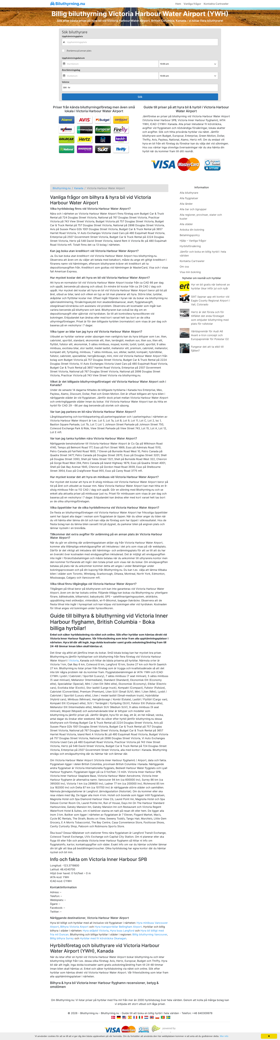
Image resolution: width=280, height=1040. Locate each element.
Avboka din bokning (192, 229)
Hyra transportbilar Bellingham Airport (118, 926)
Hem (178, 3)
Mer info (224, 1036)
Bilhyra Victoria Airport (74, 926)
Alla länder (186, 203)
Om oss (184, 266)
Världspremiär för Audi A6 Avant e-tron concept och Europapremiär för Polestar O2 (210, 335)
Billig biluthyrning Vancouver (149, 934)
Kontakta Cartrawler (216, 3)
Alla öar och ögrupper (193, 209)
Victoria (74, 660)
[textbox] (140, 42)
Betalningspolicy (190, 235)
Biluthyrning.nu (70, 3)
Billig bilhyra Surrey (62, 938)
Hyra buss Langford (122, 930)
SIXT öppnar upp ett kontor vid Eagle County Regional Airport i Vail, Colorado (210, 300)
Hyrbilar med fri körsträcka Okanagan (103, 938)
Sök (140, 97)
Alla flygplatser (189, 198)
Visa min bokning (190, 272)
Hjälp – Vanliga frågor (193, 240)
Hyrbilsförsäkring (190, 246)
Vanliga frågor (192, 3)
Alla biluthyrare (189, 192)
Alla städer (186, 224)
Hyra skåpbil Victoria (96, 930)
